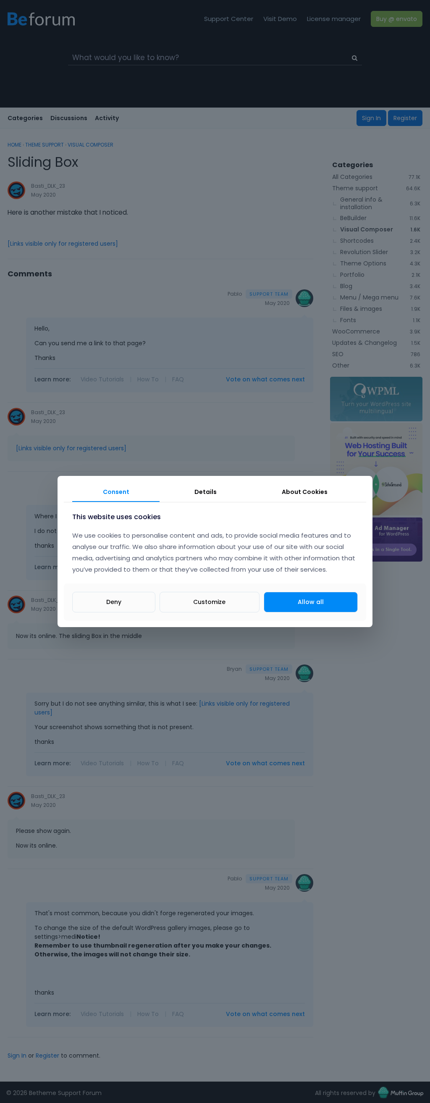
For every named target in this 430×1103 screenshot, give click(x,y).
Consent (116, 492)
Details (205, 492)
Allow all (311, 602)
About (305, 492)
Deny (113, 602)
